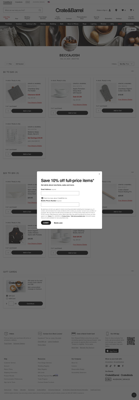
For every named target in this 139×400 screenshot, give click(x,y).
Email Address (48, 189)
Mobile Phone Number (51, 201)
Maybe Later (58, 223)
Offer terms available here (78, 216)
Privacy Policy (66, 216)
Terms (49, 216)
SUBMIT (46, 223)
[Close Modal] (99, 174)
